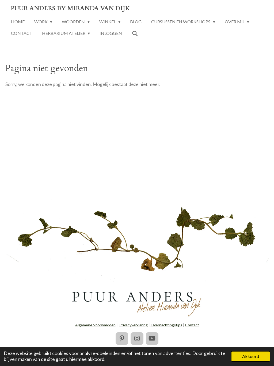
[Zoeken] (134, 33)
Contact (192, 325)
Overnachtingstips (166, 325)
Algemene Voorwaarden (95, 325)
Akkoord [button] (250, 356)
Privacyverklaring (133, 325)
